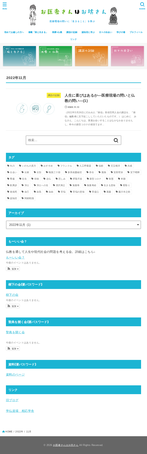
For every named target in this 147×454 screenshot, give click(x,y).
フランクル (66, 165)
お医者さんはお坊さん (65, 445)
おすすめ (48, 165)
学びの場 (121, 32)
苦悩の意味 (79, 191)
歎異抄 (13, 185)
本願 (123, 178)
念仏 (48, 178)
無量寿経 (91, 185)
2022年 (19, 431)
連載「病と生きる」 (38, 32)
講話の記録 (71, 32)
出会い (13, 172)
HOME (8, 431)
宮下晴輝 (135, 172)
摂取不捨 (77, 178)
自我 (39, 191)
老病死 (13, 191)
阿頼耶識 (29, 198)
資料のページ (15, 374)
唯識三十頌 (54, 172)
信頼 (101, 165)
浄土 (26, 185)
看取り (126, 185)
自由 (51, 191)
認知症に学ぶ (88, 32)
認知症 (13, 198)
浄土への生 (42, 185)
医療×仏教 (57, 32)
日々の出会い (105, 32)
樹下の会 (12, 294)
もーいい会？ (15, 257)
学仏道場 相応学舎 (20, 411)
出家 (26, 172)
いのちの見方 (29, 165)
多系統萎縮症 (75, 172)
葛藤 (108, 191)
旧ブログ (12, 400)
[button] (13, 269)
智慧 (111, 178)
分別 (39, 172)
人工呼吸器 (85, 165)
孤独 (103, 172)
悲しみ (61, 178)
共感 (129, 165)
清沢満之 (60, 185)
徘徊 (36, 178)
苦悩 (63, 191)
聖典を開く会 (15, 332)
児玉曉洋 (115, 165)
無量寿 (76, 185)
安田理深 (118, 172)
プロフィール (136, 32)
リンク (73, 39)
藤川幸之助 (124, 191)
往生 (24, 178)
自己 (26, 191)
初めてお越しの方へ (14, 32)
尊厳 (12, 178)
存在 (91, 172)
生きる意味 (110, 185)
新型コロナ (95, 178)
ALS (12, 165)
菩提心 (95, 191)
